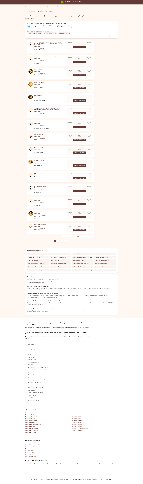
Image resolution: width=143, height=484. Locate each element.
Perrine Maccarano (40, 224)
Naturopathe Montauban (35, 254)
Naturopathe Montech (57, 254)
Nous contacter (80, 479)
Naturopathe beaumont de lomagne (80, 412)
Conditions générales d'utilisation (52, 479)
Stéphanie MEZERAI (39, 82)
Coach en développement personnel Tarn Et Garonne (34, 444)
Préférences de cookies (88, 479)
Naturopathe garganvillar (31, 420)
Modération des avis (73, 479)
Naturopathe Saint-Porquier (81, 263)
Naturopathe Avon (34, 260)
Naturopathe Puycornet (35, 270)
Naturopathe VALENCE (35, 257)
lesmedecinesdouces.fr (32, 11)
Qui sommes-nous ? (34, 479)
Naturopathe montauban (77, 424)
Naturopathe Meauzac (57, 266)
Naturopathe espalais (76, 418)
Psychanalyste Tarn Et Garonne (30, 452)
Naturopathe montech (77, 426)
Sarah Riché (38, 95)
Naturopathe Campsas (101, 266)
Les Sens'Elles (38, 135)
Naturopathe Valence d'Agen (59, 263)
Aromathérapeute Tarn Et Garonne (31, 442)
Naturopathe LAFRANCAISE (58, 260)
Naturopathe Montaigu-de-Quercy (38, 266)
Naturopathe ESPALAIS (57, 270)
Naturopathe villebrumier (77, 430)
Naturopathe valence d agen (31, 430)
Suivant (77, 236)
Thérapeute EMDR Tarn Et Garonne (31, 456)
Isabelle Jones (38, 173)
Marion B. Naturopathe (41, 199)
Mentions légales (42, 479)
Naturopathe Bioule (79, 266)
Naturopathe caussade (77, 416)
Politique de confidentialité (63, 479)
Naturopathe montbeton (30, 426)
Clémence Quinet (39, 160)
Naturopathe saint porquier (31, 428)
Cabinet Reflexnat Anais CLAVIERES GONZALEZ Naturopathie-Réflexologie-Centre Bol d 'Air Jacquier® (48, 43)
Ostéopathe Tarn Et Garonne (30, 450)
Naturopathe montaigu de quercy (33, 424)
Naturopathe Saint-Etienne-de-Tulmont (83, 257)
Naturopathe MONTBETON (36, 263)
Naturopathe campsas (77, 414)
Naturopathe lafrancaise (77, 420)
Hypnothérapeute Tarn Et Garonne (31, 446)
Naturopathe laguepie (30, 422)
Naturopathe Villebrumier (58, 257)
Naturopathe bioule (29, 414)
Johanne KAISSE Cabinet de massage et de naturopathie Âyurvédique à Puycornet (47, 109)
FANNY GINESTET (38, 212)
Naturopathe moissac (76, 422)
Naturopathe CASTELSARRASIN (82, 254)
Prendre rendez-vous (79, 47)
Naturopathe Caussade (102, 260)
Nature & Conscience (40, 186)
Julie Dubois (38, 70)
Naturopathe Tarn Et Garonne (30, 448)
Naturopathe (42, 11)
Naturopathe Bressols (101, 263)
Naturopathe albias (29, 412)
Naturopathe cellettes (30, 418)
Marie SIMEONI (38, 147)
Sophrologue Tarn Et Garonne (30, 454)
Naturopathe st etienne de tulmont (80, 428)
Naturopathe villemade (30, 432)
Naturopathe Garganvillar (80, 260)
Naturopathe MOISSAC (102, 254)
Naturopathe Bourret (101, 257)
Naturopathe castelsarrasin (31, 416)
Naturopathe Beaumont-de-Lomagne (83, 270)
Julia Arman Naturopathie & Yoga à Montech (48, 57)
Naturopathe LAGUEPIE (102, 270)
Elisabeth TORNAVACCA (41, 122)
